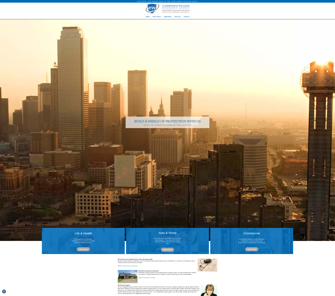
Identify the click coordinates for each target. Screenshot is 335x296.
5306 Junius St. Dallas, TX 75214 (159, 1)
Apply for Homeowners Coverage (146, 277)
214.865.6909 (141, 1)
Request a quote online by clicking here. (128, 266)
